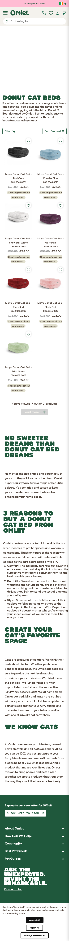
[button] (34, 858)
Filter (8, 131)
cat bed (41, 478)
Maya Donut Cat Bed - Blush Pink (50, 306)
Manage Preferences (34, 935)
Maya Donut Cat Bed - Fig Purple (50, 242)
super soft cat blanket (27, 701)
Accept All (34, 920)
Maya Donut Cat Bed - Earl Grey (18, 178)
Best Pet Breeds (16, 851)
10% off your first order (34, 3)
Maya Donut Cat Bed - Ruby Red (18, 306)
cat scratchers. (40, 715)
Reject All (34, 927)
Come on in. (13, 889)
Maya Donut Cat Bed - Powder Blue (50, 178)
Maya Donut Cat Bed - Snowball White (18, 242)
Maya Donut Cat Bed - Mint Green (18, 371)
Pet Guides (13, 858)
